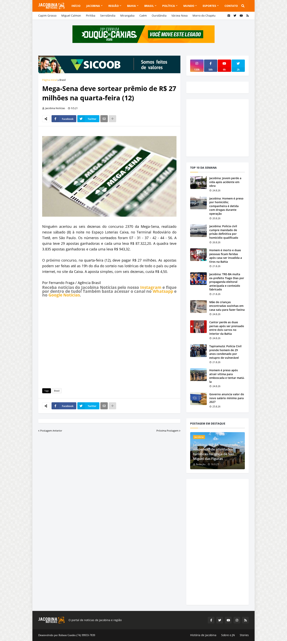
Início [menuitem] (75, 6)
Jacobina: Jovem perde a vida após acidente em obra (225, 182)
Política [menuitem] (168, 6)
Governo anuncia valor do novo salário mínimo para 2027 (226, 398)
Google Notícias (64, 295)
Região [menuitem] (113, 6)
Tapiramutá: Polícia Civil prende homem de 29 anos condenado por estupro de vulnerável (225, 352)
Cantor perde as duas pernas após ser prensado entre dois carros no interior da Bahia (226, 328)
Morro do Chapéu (204, 15)
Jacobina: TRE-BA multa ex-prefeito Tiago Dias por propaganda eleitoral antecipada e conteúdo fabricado (226, 281)
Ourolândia (159, 15)
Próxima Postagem (167, 430)
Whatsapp (163, 291)
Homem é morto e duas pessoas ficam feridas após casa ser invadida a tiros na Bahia (225, 256)
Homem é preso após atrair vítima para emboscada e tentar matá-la (227, 376)
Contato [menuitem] (231, 6)
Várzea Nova (179, 15)
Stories (244, 635)
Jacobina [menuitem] (93, 6)
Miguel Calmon (71, 15)
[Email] (104, 118)
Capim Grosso (47, 15)
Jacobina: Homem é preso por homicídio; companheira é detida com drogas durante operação (226, 206)
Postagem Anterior (51, 430)
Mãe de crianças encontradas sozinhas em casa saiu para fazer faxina (227, 306)
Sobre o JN (228, 635)
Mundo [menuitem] (188, 6)
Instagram (150, 287)
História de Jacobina (203, 635)
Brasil (62, 80)
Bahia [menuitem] (131, 6)
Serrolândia (107, 15)
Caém (143, 15)
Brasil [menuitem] (149, 6)
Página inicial (49, 80)
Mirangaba (127, 15)
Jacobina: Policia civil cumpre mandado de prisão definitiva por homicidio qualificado (223, 231)
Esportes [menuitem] (209, 6)
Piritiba (90, 15)
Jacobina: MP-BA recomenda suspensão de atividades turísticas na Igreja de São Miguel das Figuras (215, 451)
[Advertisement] (109, 342)
